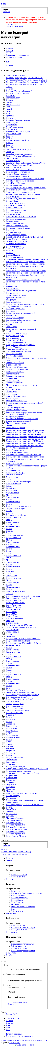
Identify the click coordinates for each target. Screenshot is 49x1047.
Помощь (9, 66)
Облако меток (17, 911)
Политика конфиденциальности (20, 1036)
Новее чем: (7, 985)
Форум (9, 53)
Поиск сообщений (19, 874)
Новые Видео (17, 900)
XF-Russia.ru (14, 1043)
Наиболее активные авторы (23, 927)
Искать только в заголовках (28, 970)
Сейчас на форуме (19, 946)
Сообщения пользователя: (14, 974)
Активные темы (18, 877)
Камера (14, 909)
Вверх (8, 1027)
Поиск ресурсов (18, 925)
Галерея (9, 50)
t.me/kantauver (11, 24)
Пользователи (12, 932)
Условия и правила (14, 1034)
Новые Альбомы (18, 895)
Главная (9, 48)
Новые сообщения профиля (23, 951)
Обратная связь (12, 1018)
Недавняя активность (15, 57)
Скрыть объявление (14, 26)
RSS (8, 1030)
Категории (15, 891)
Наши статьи (11, 953)
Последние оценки (19, 930)
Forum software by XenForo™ (24, 1040)
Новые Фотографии (19, 898)
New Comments (17, 902)
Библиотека (11, 913)
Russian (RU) (11, 1014)
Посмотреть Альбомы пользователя (26, 893)
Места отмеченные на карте (23, 907)
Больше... (12, 1004)
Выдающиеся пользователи (18, 55)
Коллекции (16, 904)
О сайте (9, 955)
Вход (3, 3)
